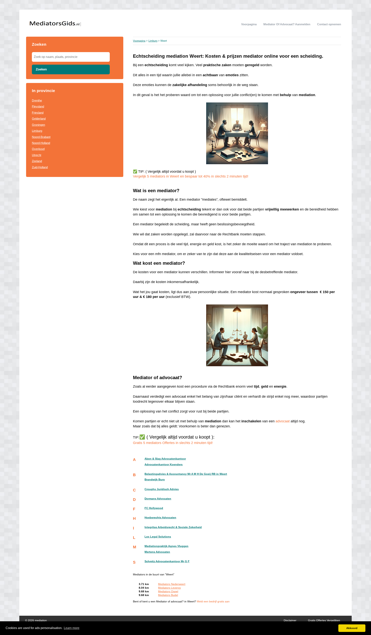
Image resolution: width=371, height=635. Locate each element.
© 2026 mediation (36, 620)
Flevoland (38, 106)
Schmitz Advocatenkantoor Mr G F (167, 561)
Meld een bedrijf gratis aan (213, 601)
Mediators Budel (168, 595)
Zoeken (41, 69)
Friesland (37, 112)
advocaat (283, 421)
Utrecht (36, 155)
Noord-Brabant (41, 137)
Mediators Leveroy (169, 587)
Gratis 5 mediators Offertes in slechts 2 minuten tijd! (173, 443)
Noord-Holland (41, 143)
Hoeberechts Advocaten (160, 517)
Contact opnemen (329, 24)
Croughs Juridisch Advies (162, 489)
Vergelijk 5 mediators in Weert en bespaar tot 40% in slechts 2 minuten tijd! (190, 176)
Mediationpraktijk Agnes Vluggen (166, 546)
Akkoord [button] (351, 628)
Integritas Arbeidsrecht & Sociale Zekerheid (173, 527)
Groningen (38, 124)
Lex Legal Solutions (158, 536)
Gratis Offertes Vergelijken (324, 620)
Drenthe (37, 100)
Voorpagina (249, 24)
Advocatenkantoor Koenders (164, 464)
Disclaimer (290, 620)
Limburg (37, 130)
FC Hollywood (154, 508)
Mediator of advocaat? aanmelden (286, 24)
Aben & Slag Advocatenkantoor (165, 458)
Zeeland (37, 161)
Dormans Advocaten (158, 498)
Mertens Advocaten (157, 551)
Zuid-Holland (40, 167)
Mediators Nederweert (171, 584)
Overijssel (38, 149)
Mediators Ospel (168, 591)
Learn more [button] (71, 628)
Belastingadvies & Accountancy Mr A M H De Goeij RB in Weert (186, 474)
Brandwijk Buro (155, 479)
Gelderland (39, 118)
